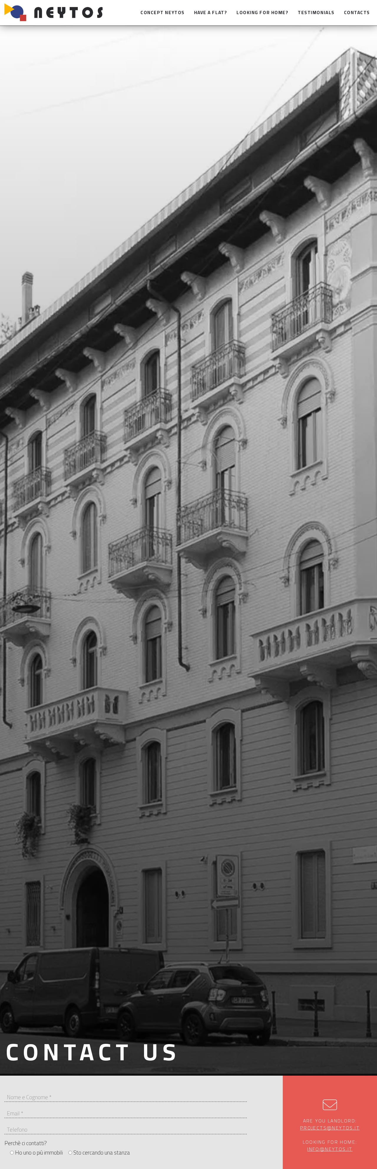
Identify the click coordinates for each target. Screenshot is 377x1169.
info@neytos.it (330, 1149)
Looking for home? (262, 12)
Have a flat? (210, 12)
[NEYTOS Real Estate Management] (56, 12)
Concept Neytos (162, 12)
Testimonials (316, 12)
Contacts (357, 12)
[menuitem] (162, 12)
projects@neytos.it (330, 1127)
